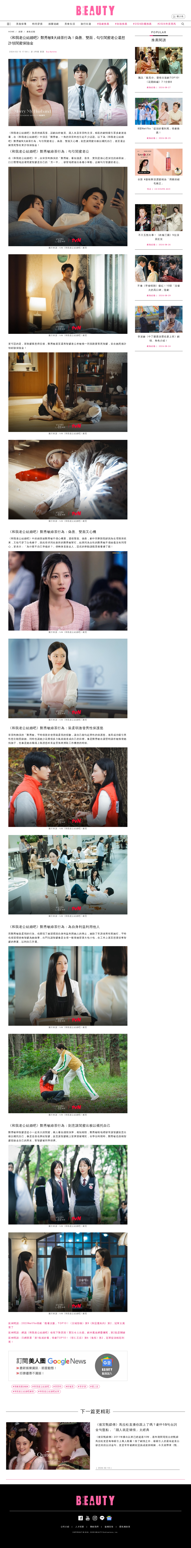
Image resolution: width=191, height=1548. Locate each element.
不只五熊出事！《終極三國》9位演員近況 (158, 237)
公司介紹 (65, 1527)
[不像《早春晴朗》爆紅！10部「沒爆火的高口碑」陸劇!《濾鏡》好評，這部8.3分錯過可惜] (159, 268)
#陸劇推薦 (103, 23)
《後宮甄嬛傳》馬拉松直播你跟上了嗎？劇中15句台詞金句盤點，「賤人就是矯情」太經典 (136, 1427)
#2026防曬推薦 (142, 23)
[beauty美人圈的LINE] (102, 1518)
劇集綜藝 (31, 32)
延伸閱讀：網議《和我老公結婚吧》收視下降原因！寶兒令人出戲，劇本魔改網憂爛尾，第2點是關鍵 (66, 1332)
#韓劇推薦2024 (20, 1386)
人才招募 (79, 1527)
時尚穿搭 (37, 23)
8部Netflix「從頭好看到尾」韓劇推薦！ (159, 130)
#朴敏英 (70, 1386)
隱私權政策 (124, 1527)
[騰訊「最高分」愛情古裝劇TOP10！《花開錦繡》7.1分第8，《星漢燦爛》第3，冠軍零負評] (159, 60)
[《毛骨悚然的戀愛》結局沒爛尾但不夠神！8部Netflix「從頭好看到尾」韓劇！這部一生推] (159, 111)
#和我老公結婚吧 (40, 1386)
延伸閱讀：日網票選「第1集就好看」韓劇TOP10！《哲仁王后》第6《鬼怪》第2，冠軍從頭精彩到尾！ (66, 1339)
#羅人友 (94, 1386)
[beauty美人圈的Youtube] (88, 1518)
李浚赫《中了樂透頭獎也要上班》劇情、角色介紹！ (159, 338)
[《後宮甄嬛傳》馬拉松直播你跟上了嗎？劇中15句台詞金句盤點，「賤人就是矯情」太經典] (48, 1446)
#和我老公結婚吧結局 (48, 1391)
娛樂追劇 (53, 23)
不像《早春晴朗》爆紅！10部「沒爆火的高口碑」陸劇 (158, 287)
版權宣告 (109, 1527)
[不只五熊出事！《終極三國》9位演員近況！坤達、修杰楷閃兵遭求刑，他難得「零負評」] (159, 217)
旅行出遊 (86, 23)
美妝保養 (21, 23)
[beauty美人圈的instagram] (95, 1518)
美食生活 (70, 23)
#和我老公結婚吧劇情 (23, 1391)
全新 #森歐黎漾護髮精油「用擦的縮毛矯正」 (159, 181)
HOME (11, 32)
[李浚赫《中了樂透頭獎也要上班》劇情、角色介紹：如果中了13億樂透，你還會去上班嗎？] (159, 319)
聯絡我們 (94, 1527)
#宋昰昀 (57, 1386)
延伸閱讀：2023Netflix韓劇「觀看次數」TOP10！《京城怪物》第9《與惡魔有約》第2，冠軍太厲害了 (66, 1325)
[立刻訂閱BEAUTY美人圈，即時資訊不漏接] (67, 1366)
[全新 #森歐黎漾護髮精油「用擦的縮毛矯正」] (159, 162)
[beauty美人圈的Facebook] (81, 1518)
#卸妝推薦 (121, 23)
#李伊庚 (82, 1386)
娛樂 (21, 32)
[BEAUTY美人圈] (95, 10)
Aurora (53, 52)
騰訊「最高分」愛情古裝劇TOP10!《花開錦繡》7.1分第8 (159, 79)
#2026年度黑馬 (166, 23)
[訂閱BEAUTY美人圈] (109, 1518)
